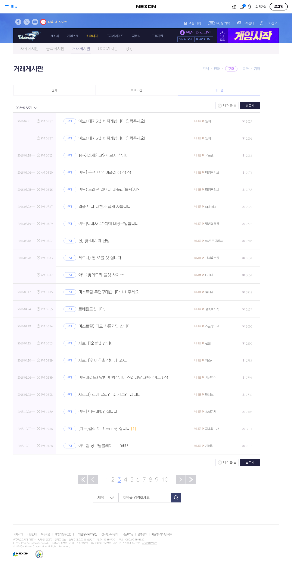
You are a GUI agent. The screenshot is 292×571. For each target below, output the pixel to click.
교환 (245, 69)
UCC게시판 (108, 49)
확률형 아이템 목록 (162, 534)
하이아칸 (136, 90)
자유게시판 (29, 49)
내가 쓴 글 (229, 105)
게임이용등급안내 (64, 534)
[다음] (181, 479)
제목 (100, 498)
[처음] (82, 479)
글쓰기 (250, 105)
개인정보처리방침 (87, 534)
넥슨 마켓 (195, 23)
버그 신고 (271, 23)
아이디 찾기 (185, 39)
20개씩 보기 (24, 108)
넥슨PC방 (127, 534)
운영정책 (142, 534)
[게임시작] (248, 35)
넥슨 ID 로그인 (198, 33)
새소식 (54, 36)
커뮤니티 (91, 36)
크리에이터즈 (114, 36)
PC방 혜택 (223, 23)
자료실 (136, 36)
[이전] (93, 479)
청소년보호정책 (110, 534)
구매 (231, 69)
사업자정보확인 (149, 543)
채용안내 (32, 534)
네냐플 (219, 90)
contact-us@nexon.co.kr (35, 543)
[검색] (176, 497)
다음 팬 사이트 (57, 22)
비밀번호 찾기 (203, 39)
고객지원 (157, 36)
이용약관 (45, 534)
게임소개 (72, 36)
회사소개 (18, 534)
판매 (217, 69)
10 (164, 480)
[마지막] (191, 479)
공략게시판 (55, 49)
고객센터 (248, 23)
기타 (257, 69)
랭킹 (129, 49)
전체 (205, 69)
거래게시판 (81, 49)
